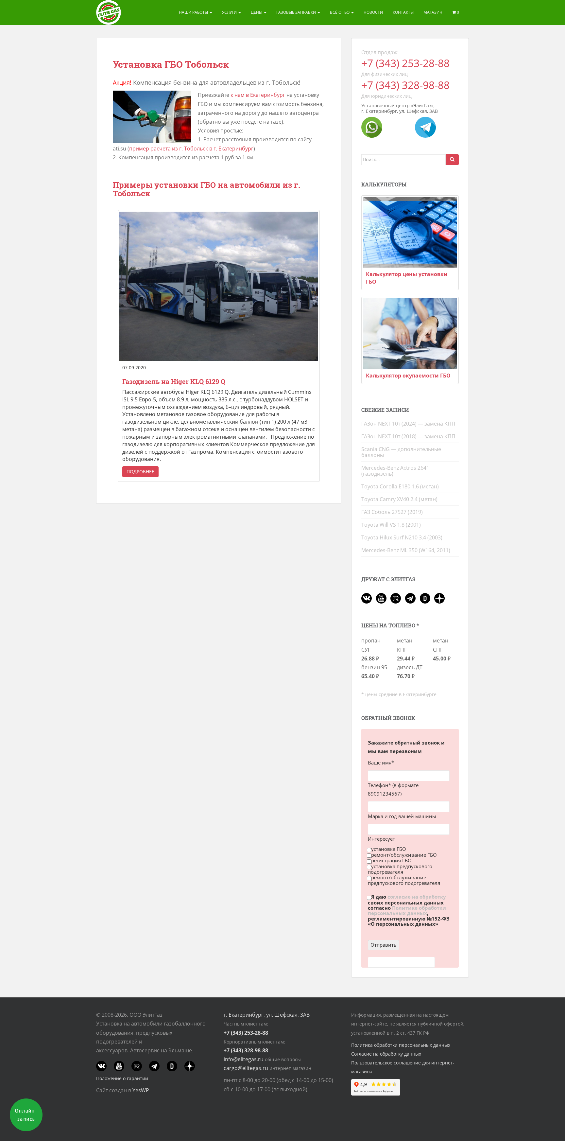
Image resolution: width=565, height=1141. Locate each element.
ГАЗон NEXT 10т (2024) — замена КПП (408, 423)
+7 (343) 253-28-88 (405, 63)
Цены (257, 12)
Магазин (432, 12)
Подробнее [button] (140, 471)
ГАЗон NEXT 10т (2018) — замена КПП (408, 436)
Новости (373, 12)
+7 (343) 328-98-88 (405, 85)
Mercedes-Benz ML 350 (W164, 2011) (405, 550)
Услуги (230, 12)
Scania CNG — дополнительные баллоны (401, 452)
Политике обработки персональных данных (407, 910)
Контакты (403, 12)
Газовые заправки (296, 12)
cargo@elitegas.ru (246, 1068)
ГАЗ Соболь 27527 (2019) (392, 512)
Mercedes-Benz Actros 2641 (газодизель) (395, 470)
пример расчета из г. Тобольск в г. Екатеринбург (191, 148)
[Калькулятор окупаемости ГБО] (410, 333)
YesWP (140, 1090)
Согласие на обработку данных (386, 1054)
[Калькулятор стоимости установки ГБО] (410, 232)
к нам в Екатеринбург (258, 94)
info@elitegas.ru (244, 1059)
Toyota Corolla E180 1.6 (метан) (400, 486)
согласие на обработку (416, 897)
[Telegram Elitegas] (425, 126)
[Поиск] (452, 159)
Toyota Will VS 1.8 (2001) (391, 524)
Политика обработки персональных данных (400, 1045)
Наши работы (194, 12)
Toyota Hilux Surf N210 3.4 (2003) (401, 537)
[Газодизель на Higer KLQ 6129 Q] (218, 286)
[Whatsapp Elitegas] (371, 126)
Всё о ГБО (340, 12)
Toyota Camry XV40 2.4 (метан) (399, 499)
